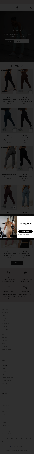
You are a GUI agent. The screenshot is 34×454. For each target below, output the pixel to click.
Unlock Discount (25, 231)
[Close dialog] (33, 217)
